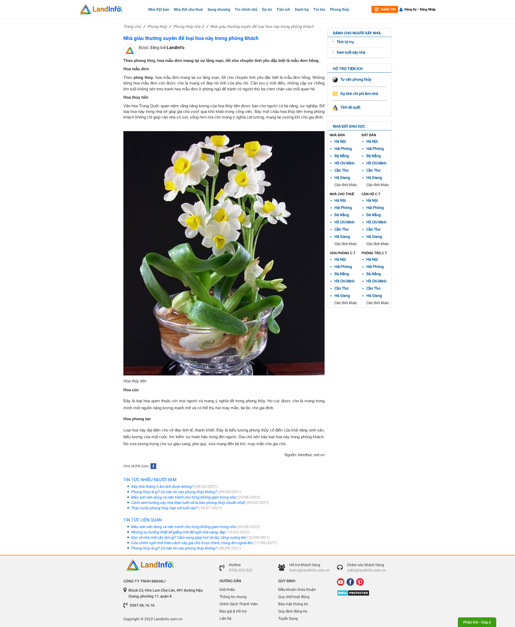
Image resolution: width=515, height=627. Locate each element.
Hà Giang (342, 177)
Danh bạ (302, 9)
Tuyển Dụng (288, 618)
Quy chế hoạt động (294, 597)
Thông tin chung (233, 597)
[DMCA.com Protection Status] (362, 593)
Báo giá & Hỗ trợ (233, 611)
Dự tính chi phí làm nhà (359, 93)
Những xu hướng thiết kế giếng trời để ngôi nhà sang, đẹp (189, 532)
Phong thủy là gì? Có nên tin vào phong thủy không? (185, 492)
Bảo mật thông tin (293, 604)
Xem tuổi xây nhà (351, 52)
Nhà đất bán (158, 9)
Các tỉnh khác (345, 185)
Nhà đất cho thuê (188, 9)
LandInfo (176, 47)
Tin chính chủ (246, 9)
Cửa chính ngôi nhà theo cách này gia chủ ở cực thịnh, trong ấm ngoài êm (203, 543)
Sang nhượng (219, 9)
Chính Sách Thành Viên (238, 604)
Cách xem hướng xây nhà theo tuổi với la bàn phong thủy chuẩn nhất (199, 502)
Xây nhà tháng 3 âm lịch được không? (173, 486)
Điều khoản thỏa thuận (297, 589)
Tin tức (319, 9)
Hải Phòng (343, 148)
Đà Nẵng (341, 156)
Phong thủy (339, 9)
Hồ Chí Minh (344, 163)
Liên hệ (225, 618)
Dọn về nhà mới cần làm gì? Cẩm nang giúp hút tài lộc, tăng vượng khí (200, 537)
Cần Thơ (341, 170)
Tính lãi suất (350, 107)
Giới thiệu (227, 589)
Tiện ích (283, 9)
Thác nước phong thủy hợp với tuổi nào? (176, 508)
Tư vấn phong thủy (355, 79)
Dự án (267, 9)
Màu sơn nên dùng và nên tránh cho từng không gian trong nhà (195, 497)
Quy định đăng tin (292, 611)
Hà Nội (340, 141)
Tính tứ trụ (345, 42)
